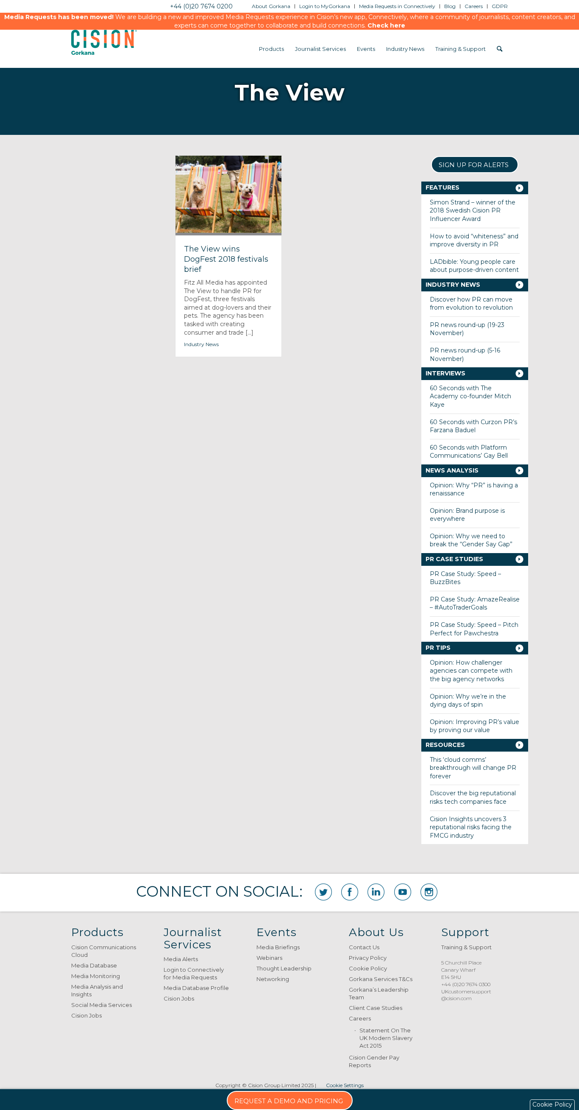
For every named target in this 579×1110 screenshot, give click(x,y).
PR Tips (438, 647)
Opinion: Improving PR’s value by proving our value (474, 726)
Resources (445, 745)
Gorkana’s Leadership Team (379, 993)
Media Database (94, 965)
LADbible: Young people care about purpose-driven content (474, 266)
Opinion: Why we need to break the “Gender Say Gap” (471, 540)
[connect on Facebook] (349, 892)
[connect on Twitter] (323, 892)
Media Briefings (278, 947)
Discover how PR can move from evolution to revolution (471, 304)
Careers (360, 1018)
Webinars (269, 957)
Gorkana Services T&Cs (380, 979)
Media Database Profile (196, 987)
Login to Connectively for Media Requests (194, 973)
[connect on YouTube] (402, 892)
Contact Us (364, 947)
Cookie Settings (345, 1085)
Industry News (201, 344)
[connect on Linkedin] (376, 892)
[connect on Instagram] (429, 892)
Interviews (445, 373)
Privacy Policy (368, 957)
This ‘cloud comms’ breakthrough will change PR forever (473, 768)
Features (442, 187)
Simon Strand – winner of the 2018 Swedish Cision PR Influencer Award (472, 211)
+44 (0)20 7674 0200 (201, 6)
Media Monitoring (95, 976)
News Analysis (452, 470)
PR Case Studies (454, 559)
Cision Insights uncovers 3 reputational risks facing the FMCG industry (471, 827)
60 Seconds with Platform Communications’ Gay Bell (469, 452)
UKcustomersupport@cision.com (466, 995)
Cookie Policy (368, 968)
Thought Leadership (284, 968)
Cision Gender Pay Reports (374, 1061)
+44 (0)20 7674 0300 (465, 984)
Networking (272, 979)
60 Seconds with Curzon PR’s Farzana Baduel (473, 426)
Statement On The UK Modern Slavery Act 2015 (385, 1038)
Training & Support (466, 947)
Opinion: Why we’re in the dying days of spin (468, 701)
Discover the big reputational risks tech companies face (473, 797)
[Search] (499, 49)
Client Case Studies (375, 1007)
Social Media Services (101, 1004)
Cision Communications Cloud (103, 951)
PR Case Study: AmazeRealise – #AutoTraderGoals (475, 604)
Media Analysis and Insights (97, 990)
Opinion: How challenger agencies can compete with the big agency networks (471, 671)
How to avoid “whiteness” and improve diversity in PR (474, 240)
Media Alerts (181, 959)
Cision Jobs (86, 1015)
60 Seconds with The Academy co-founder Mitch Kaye (470, 396)
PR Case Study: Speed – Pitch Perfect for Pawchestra (474, 629)
